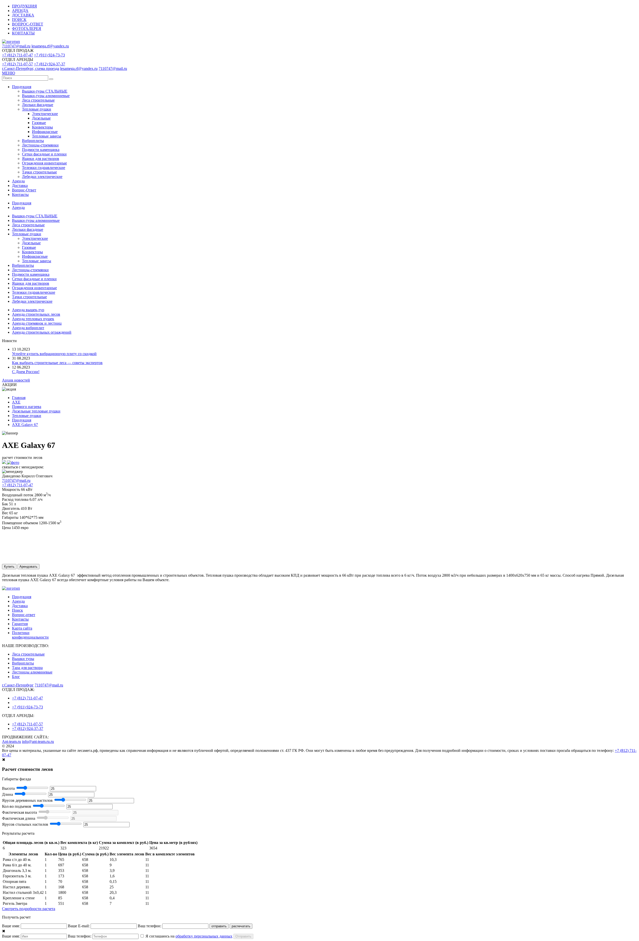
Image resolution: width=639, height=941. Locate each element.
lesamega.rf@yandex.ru (50, 46)
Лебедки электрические (42, 176)
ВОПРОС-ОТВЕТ (27, 24)
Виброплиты (33, 140)
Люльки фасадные (37, 105)
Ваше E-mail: (79, 926)
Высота (8, 788)
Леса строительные (38, 100)
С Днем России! (25, 372)
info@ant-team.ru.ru (38, 741)
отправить (219, 926)
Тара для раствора (27, 668)
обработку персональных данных (203, 936)
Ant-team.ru (11, 741)
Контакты (20, 194)
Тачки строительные (39, 172)
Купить (9, 566)
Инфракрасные (45, 132)
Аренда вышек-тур (28, 310)
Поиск (17, 610)
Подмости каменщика (40, 149)
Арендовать (28, 566)
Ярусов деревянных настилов (27, 800)
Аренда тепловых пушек (33, 319)
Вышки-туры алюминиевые (46, 96)
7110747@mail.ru (16, 46)
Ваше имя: (11, 926)
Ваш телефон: (149, 926)
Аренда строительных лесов (36, 314)
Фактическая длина (18, 818)
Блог (16, 676)
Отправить (243, 936)
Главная (18, 398)
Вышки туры (23, 659)
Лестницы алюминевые (32, 672)
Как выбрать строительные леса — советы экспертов (57, 363)
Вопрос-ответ (23, 615)
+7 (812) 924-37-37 (49, 64)
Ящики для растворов (40, 158)
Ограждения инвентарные (44, 163)
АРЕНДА (20, 10)
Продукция (21, 87)
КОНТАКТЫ (23, 33)
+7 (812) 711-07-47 (17, 55)
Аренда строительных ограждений (41, 332)
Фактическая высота (19, 812)
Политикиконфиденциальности (30, 635)
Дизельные (41, 118)
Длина (7, 794)
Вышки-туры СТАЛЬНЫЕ (44, 91)
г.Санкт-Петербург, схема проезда (30, 68)
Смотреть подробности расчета (28, 909)
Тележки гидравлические (43, 167)
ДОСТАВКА (23, 15)
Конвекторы (42, 127)
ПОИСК (19, 19)
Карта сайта (22, 628)
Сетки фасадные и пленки (44, 154)
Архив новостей (16, 380)
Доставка (20, 185)
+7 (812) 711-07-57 (17, 64)
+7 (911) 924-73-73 (49, 55)
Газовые (39, 123)
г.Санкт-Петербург (18, 685)
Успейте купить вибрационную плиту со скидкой (54, 354)
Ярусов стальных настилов (25, 824)
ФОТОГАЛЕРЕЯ (26, 28)
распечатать (241, 926)
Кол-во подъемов (16, 806)
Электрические (45, 114)
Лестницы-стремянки (40, 145)
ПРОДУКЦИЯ (24, 6)
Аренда (18, 181)
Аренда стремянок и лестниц (37, 323)
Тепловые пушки (36, 109)
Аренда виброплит (28, 328)
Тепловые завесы (46, 136)
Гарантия (20, 624)
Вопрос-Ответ (24, 190)
